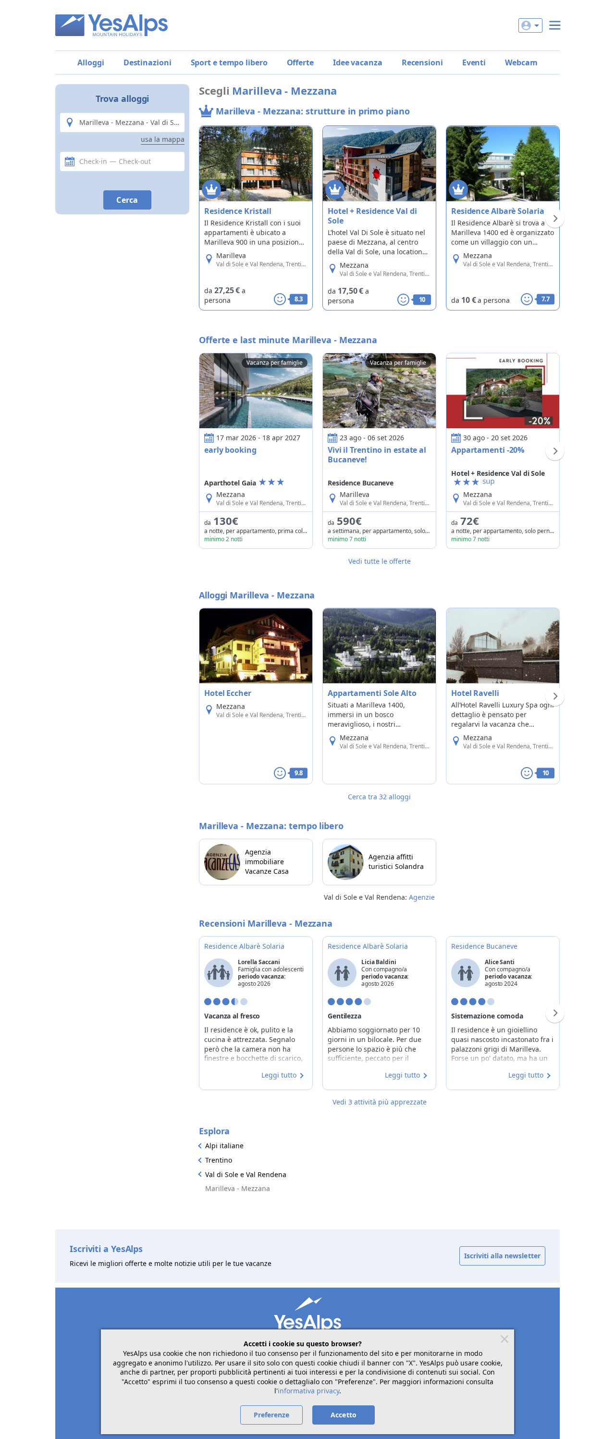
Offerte (300, 62)
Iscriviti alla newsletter (502, 1255)
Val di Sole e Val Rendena (245, 1174)
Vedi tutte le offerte (379, 561)
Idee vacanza (357, 62)
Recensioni (422, 62)
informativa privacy (308, 1390)
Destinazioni (147, 62)
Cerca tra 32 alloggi (379, 796)
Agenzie (422, 897)
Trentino (218, 1160)
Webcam (521, 62)
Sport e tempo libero (229, 62)
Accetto (344, 1414)
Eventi (474, 62)
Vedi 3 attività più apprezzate (379, 1101)
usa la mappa (162, 139)
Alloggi (90, 62)
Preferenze (272, 1414)
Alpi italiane (224, 1145)
